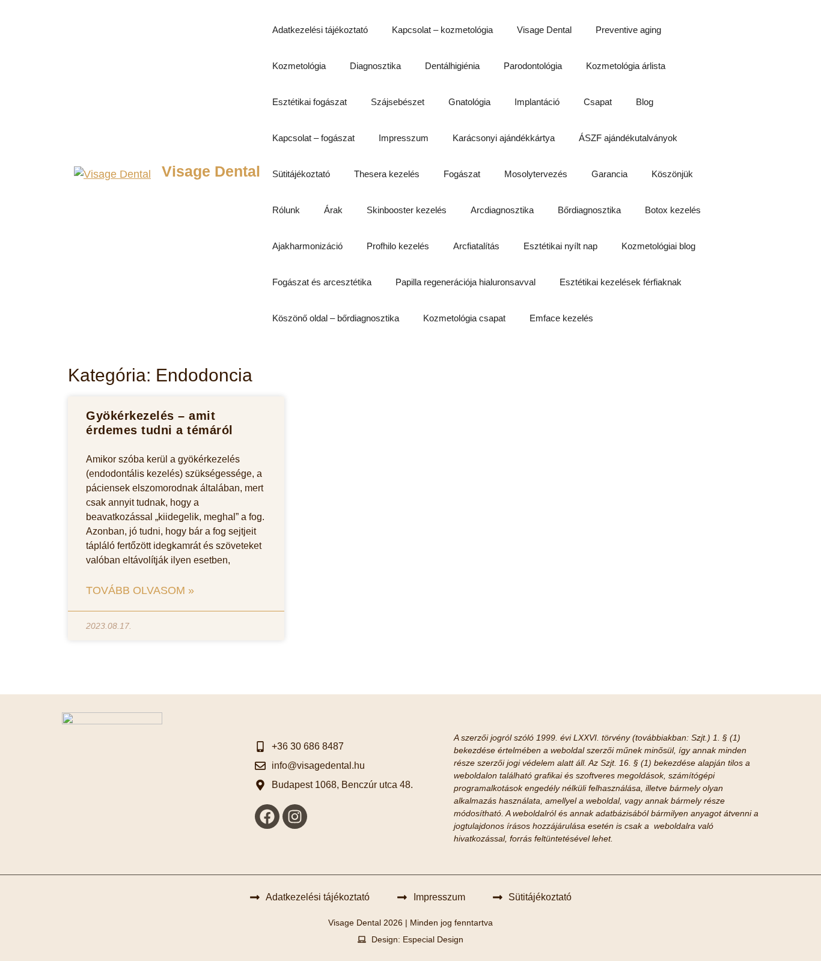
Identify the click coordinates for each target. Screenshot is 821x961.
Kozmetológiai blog (658, 246)
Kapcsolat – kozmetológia (442, 30)
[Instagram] (294, 816)
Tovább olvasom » (140, 590)
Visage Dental (211, 171)
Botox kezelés (673, 210)
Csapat (598, 102)
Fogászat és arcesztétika (321, 282)
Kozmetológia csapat (464, 318)
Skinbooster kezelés (407, 210)
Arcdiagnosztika (502, 210)
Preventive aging (628, 30)
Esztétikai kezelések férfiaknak (621, 282)
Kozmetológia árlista (625, 66)
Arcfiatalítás (476, 246)
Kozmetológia (299, 66)
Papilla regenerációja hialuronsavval (465, 282)
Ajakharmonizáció (307, 246)
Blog (644, 102)
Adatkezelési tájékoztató (320, 30)
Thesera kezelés (387, 174)
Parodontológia (533, 66)
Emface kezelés (561, 318)
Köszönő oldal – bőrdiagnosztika (335, 318)
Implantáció (537, 102)
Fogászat (462, 174)
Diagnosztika (375, 66)
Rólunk (286, 210)
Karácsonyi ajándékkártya (504, 138)
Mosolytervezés (535, 174)
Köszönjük (672, 174)
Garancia (609, 174)
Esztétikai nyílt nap (560, 246)
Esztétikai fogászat (309, 102)
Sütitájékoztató (301, 174)
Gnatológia (469, 102)
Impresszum (404, 138)
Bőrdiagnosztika (589, 210)
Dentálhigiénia (452, 66)
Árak (333, 210)
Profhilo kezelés (398, 246)
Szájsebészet (397, 102)
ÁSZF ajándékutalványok (628, 138)
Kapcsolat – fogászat (313, 138)
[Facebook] (267, 816)
